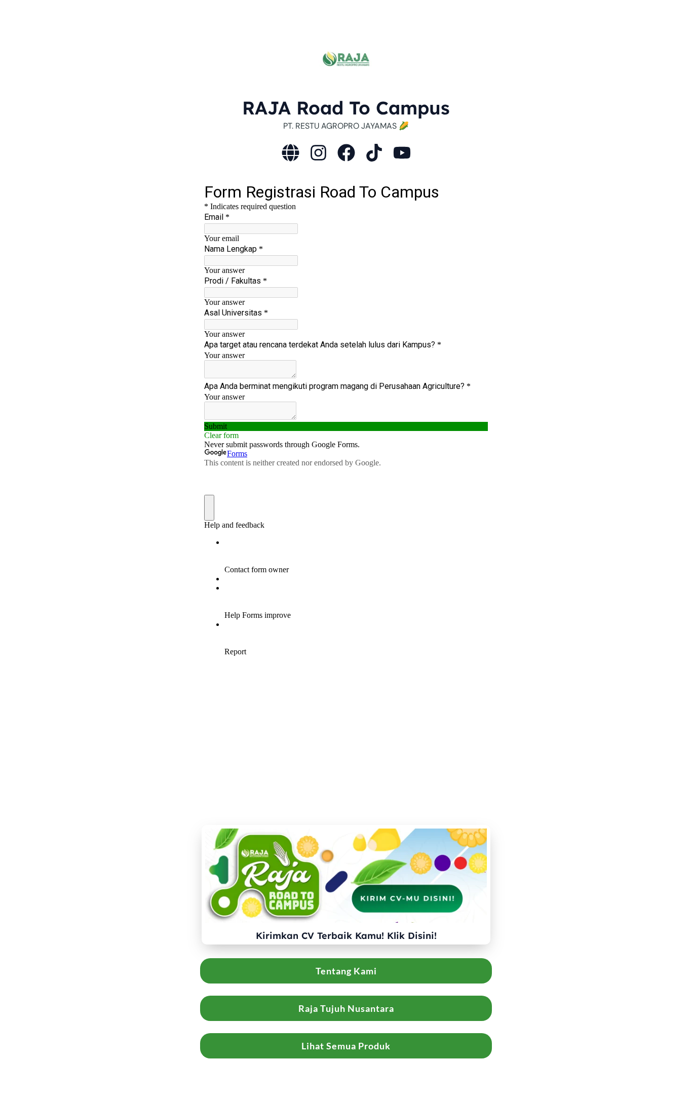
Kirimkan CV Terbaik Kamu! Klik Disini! (346, 935)
